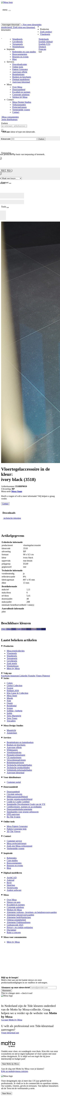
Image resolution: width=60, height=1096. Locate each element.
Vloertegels (45, 34)
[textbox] (14, 126)
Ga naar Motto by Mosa (11, 1020)
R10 (2, 171)
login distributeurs (9, 119)
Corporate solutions (20, 94)
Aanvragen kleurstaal (10, 25)
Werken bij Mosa (19, 97)
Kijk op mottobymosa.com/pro (14, 1071)
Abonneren (6, 990)
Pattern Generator (20, 69)
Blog (14, 59)
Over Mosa (17, 87)
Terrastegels (17, 44)
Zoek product (46, 32)
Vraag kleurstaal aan (10, 1032)
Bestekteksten (18, 74)
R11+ (9, 171)
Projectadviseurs (19, 107)
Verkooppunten (19, 104)
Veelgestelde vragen (21, 109)
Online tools (17, 67)
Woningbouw (18, 46)
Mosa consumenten (10, 117)
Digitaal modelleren (21, 79)
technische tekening (12, 518)
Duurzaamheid (18, 89)
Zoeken (41, 139)
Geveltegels (17, 41)
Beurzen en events (20, 57)
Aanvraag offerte (19, 72)
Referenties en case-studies (24, 52)
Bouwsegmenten (19, 54)
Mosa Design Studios (21, 102)
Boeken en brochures (21, 77)
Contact (15, 112)
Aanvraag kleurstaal (21, 82)
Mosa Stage (16, 491)
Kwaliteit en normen (21, 92)
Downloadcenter (19, 64)
